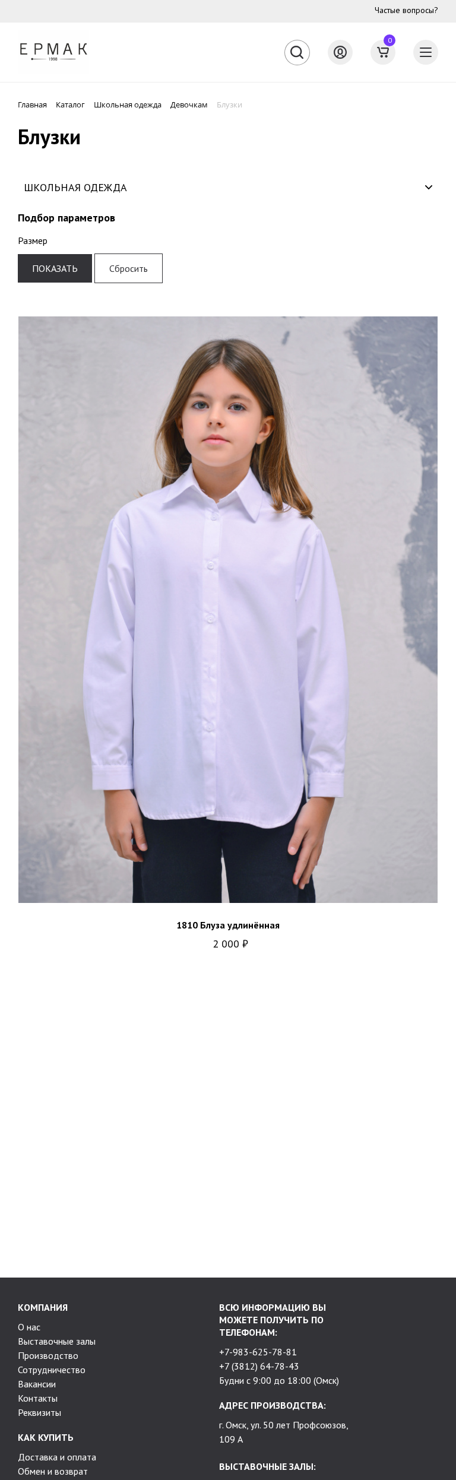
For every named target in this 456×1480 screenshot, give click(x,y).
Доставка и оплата (57, 1457)
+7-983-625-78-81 (258, 1352)
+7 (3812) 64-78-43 (259, 1366)
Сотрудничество (52, 1370)
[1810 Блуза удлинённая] (228, 609)
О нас (29, 1327)
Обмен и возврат (53, 1471)
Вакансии (37, 1384)
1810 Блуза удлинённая (228, 925)
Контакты (38, 1398)
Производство (48, 1355)
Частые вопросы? (406, 10)
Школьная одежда (75, 187)
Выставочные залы (57, 1341)
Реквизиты (39, 1412)
